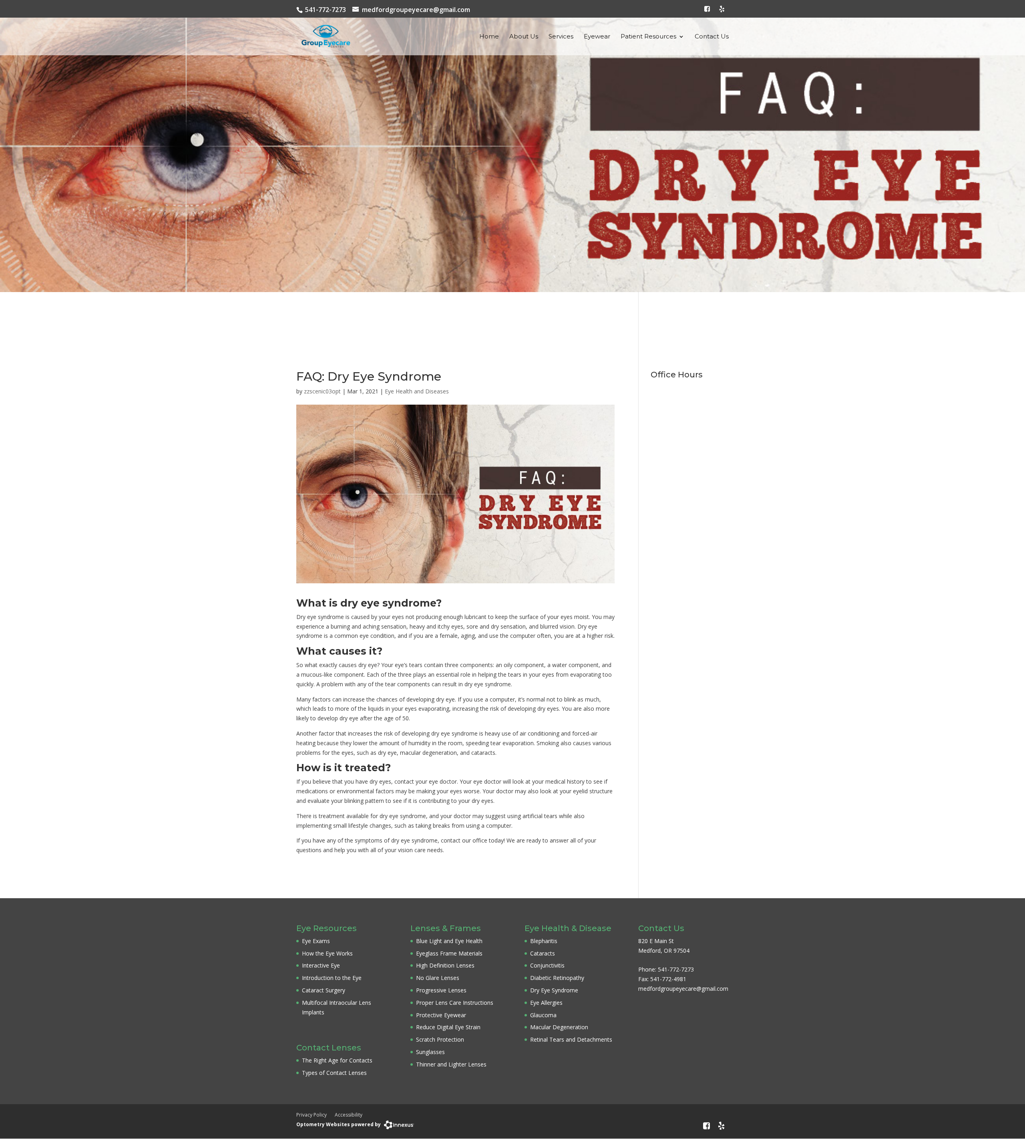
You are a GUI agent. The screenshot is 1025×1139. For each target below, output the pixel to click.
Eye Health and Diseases (417, 391)
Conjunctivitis (547, 965)
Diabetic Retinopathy (557, 978)
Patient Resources (648, 37)
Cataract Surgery (323, 990)
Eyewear (597, 37)
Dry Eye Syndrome (554, 990)
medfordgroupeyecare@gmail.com (416, 9)
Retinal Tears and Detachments (571, 1039)
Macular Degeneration (559, 1027)
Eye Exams (316, 941)
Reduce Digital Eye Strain (448, 1027)
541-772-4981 (668, 979)
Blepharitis (543, 941)
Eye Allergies (546, 1002)
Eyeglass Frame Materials (449, 953)
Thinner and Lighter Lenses (451, 1064)
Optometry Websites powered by (338, 1124)
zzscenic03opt (322, 391)
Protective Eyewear (441, 1015)
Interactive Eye (321, 965)
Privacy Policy (311, 1114)
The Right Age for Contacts (337, 1060)
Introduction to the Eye (332, 978)
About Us (523, 37)
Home (489, 37)
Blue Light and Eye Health (449, 941)
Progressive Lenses (441, 990)
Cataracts (542, 953)
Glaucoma (543, 1015)
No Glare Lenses (437, 978)
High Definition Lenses (445, 965)
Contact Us (712, 37)
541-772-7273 (325, 9)
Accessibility (348, 1114)
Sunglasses (430, 1052)
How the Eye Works (327, 953)
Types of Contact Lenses (334, 1073)
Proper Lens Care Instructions (454, 1002)
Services (561, 37)
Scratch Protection (440, 1039)
